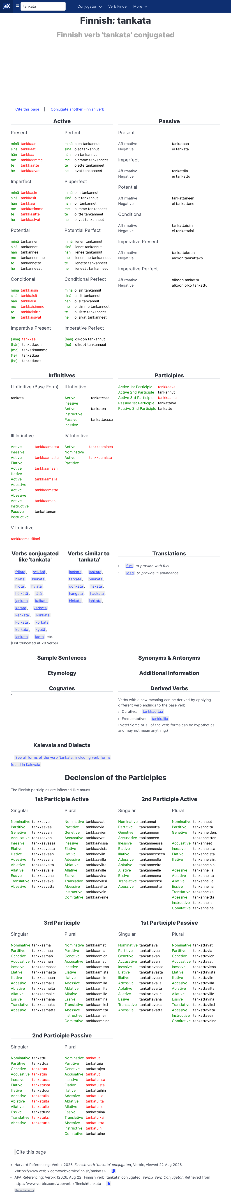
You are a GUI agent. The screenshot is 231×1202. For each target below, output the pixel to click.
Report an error (24, 1190)
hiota (19, 586)
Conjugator (87, 6)
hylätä (36, 586)
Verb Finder (118, 6)
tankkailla (160, 718)
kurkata (21, 629)
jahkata (95, 600)
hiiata (20, 579)
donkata (76, 586)
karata (20, 608)
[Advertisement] (115, 70)
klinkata (43, 615)
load (130, 573)
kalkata (41, 600)
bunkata (95, 579)
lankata (21, 636)
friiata (20, 572)
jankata (21, 600)
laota (39, 636)
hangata (76, 593)
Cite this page (27, 109)
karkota (40, 608)
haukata (97, 593)
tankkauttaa (153, 711)
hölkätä (21, 593)
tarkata (75, 579)
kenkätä (22, 615)
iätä (38, 593)
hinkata (38, 579)
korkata (42, 622)
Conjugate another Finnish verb (77, 109)
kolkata (21, 622)
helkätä (39, 572)
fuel (129, 566)
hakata (96, 586)
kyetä (40, 629)
